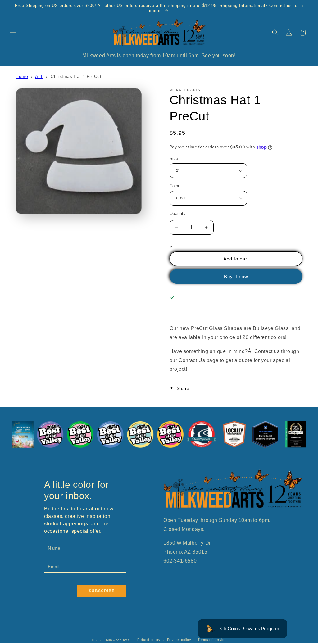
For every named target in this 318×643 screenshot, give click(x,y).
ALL (39, 76)
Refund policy (149, 639)
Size (174, 158)
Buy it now (236, 276)
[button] (13, 32)
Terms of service (212, 639)
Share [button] (183, 388)
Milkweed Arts (117, 640)
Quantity (178, 213)
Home (22, 76)
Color (174, 185)
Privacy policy (179, 639)
